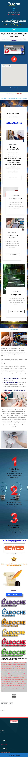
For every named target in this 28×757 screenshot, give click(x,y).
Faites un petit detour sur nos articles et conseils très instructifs (14, 564)
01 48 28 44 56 (14, 14)
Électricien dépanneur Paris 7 (7, 681)
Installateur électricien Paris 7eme (8, 689)
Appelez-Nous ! (15, 755)
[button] (14, 113)
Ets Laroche (4, 744)
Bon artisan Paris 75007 (9, 679)
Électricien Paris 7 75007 (13, 683)
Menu (13, 722)
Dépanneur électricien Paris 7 (10, 664)
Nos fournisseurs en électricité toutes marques (14, 540)
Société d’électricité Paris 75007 (13, 672)
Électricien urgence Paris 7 (15, 675)
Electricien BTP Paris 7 (19, 666)
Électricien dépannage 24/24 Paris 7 (9, 668)
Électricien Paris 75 (5, 675)
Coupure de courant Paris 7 (7, 662)
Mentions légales (5, 752)
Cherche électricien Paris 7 (21, 679)
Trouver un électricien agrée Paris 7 (17, 673)
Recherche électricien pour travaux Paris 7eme (14, 687)
